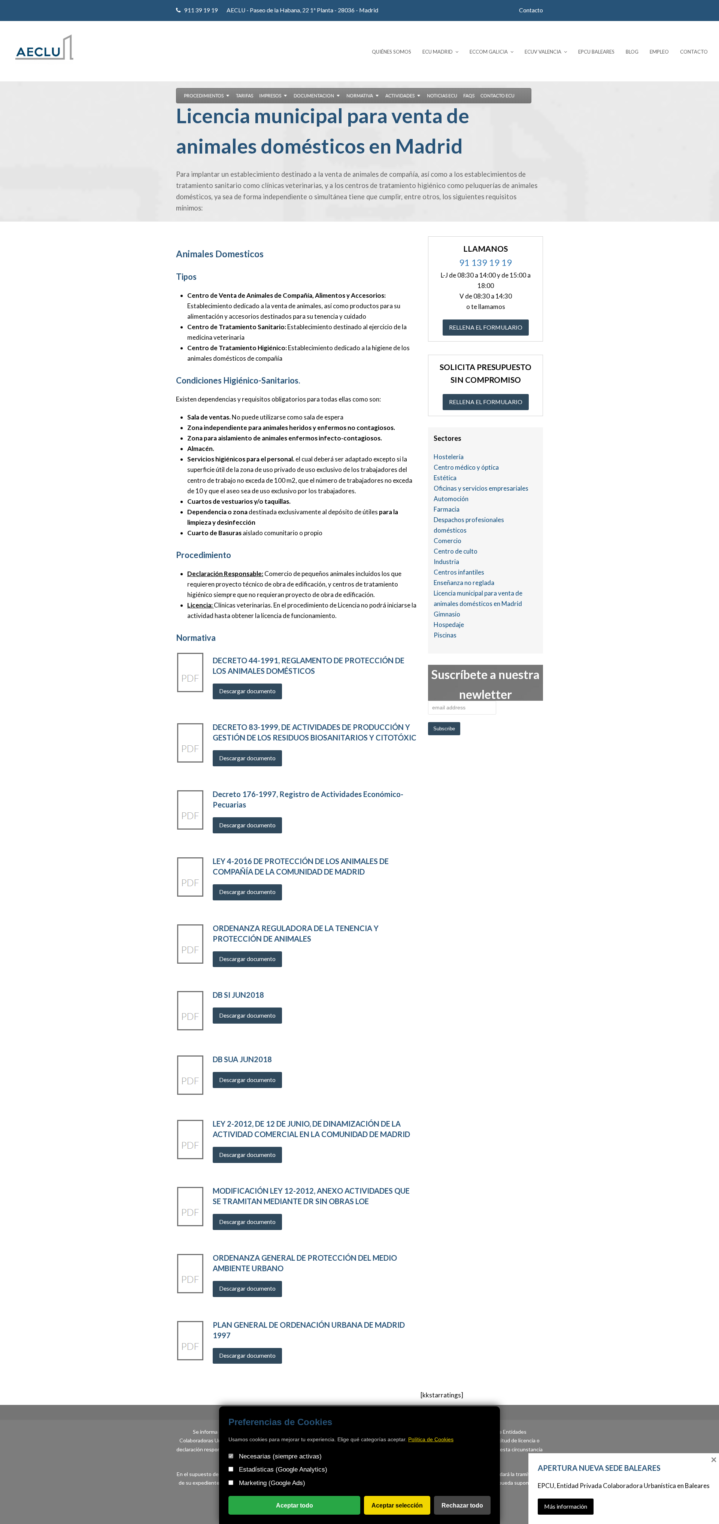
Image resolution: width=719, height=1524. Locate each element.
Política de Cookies (430, 1439)
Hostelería (449, 457)
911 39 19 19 (201, 10)
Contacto (531, 10)
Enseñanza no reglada (464, 583)
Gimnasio (447, 614)
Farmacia (446, 509)
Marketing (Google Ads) (271, 1483)
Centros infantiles (459, 572)
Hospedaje (449, 624)
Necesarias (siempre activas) (279, 1456)
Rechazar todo (462, 1505)
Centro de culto (455, 551)
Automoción (451, 499)
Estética (445, 478)
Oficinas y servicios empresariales (481, 488)
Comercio (447, 541)
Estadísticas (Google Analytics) (282, 1469)
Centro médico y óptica (466, 467)
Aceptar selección (397, 1505)
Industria (446, 562)
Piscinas (445, 635)
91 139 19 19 (485, 262)
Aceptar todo (294, 1505)
